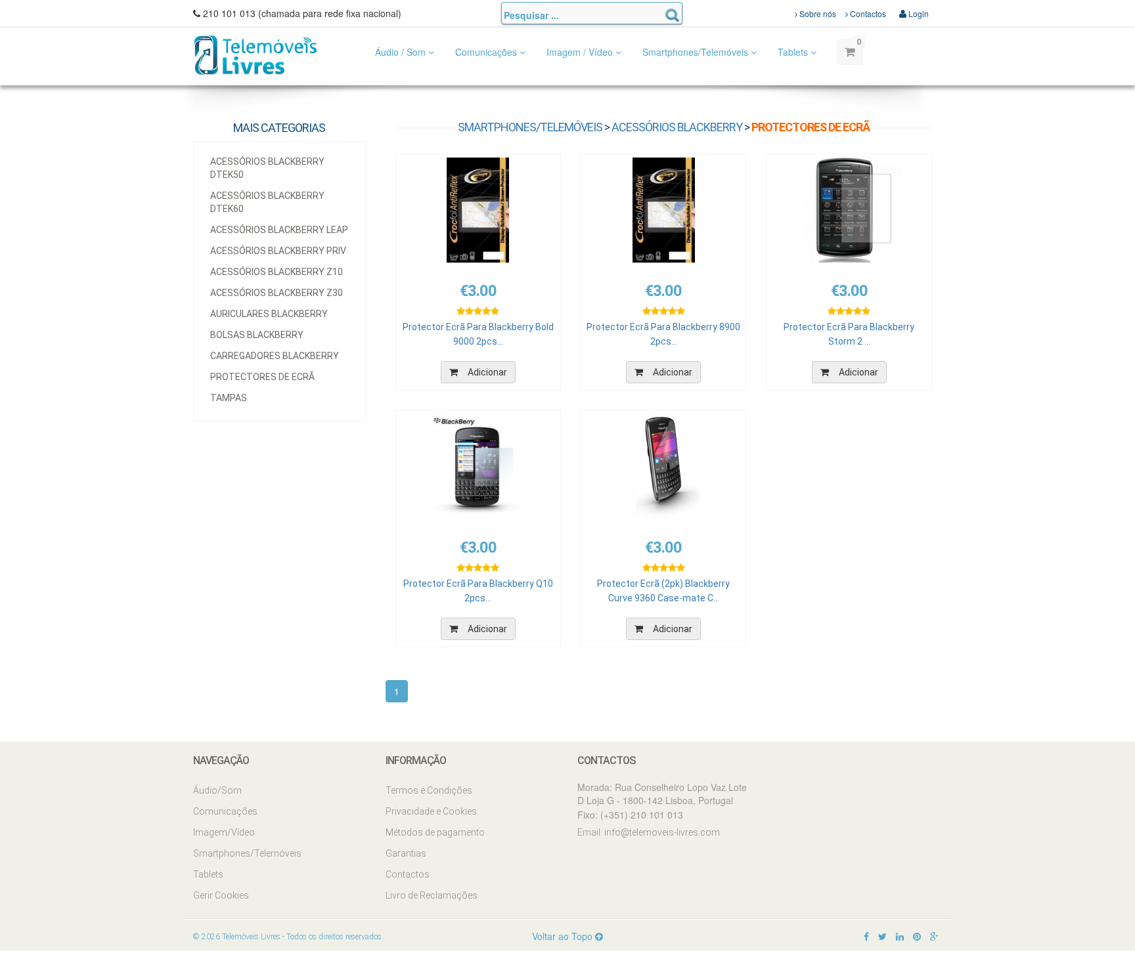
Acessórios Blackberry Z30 (276, 293)
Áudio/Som (217, 790)
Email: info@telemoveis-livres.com (648, 832)
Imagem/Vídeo (224, 832)
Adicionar (487, 372)
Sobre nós (816, 13)
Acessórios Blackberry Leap (279, 229)
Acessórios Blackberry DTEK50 (267, 168)
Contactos (867, 13)
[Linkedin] (900, 936)
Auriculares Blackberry (269, 314)
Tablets (794, 51)
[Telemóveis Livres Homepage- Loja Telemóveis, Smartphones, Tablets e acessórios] (255, 54)
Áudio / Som (401, 51)
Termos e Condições (429, 790)
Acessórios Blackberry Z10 (276, 272)
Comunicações (487, 51)
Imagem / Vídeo (580, 51)
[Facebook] (866, 936)
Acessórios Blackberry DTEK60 (267, 202)
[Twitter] (882, 936)
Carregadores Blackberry (274, 356)
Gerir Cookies (221, 895)
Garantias (406, 853)
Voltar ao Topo (563, 936)
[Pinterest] (917, 936)
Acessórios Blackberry (677, 127)
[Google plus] (934, 936)
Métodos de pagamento (435, 832)
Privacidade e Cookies (431, 811)
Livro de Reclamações (432, 895)
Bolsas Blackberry (256, 335)
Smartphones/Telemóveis (696, 51)
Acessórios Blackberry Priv (278, 251)
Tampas (228, 398)
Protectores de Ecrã (262, 377)
